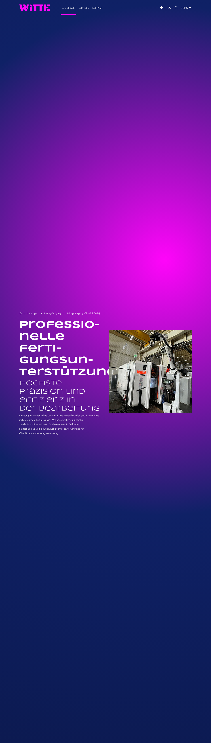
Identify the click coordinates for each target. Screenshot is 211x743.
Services (84, 8)
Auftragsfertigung (52, 313)
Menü (185, 7)
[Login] (169, 8)
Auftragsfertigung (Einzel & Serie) (83, 313)
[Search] (176, 8)
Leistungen (68, 8)
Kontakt (97, 8)
